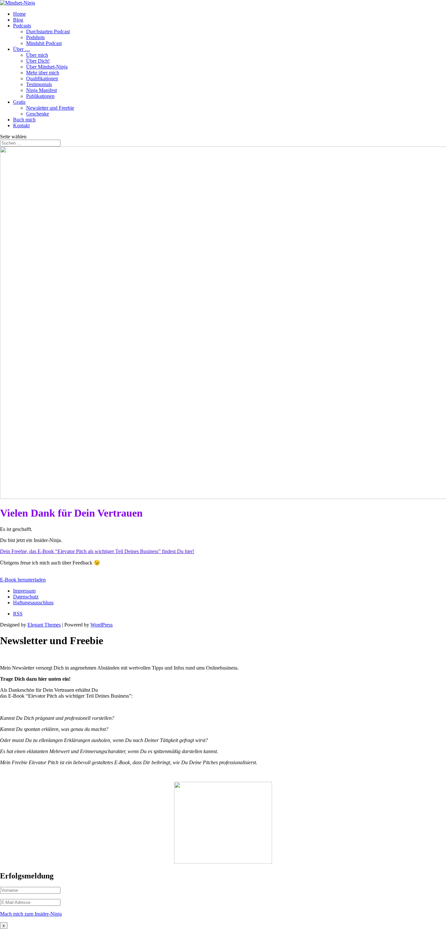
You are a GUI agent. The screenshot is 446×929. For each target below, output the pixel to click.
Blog (18, 20)
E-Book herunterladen (23, 579)
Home (19, 14)
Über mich (37, 55)
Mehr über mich (42, 72)
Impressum (24, 591)
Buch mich (24, 119)
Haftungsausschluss (33, 602)
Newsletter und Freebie (50, 108)
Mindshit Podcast (44, 43)
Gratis (19, 102)
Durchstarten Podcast (48, 31)
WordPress (101, 624)
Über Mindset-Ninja (47, 67)
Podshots (35, 37)
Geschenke (37, 113)
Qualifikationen (42, 78)
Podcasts (22, 25)
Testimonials (39, 84)
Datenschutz (26, 596)
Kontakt (21, 125)
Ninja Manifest (41, 90)
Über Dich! (38, 61)
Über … (21, 49)
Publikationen (40, 96)
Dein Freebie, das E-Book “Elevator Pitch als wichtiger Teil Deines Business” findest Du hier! (97, 551)
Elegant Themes (44, 624)
